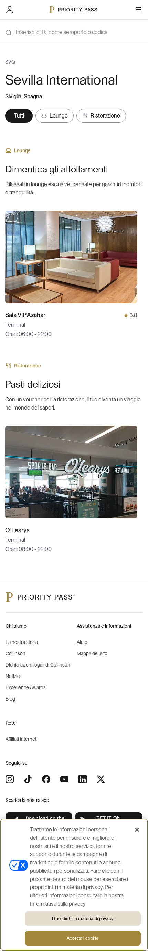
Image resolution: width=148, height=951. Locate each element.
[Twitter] (101, 779)
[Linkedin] (82, 779)
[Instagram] (10, 779)
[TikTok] (28, 779)
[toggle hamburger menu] (138, 9)
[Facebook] (46, 779)
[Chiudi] (137, 829)
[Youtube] (64, 779)
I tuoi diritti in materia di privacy (82, 918)
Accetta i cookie (82, 938)
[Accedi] (10, 9)
